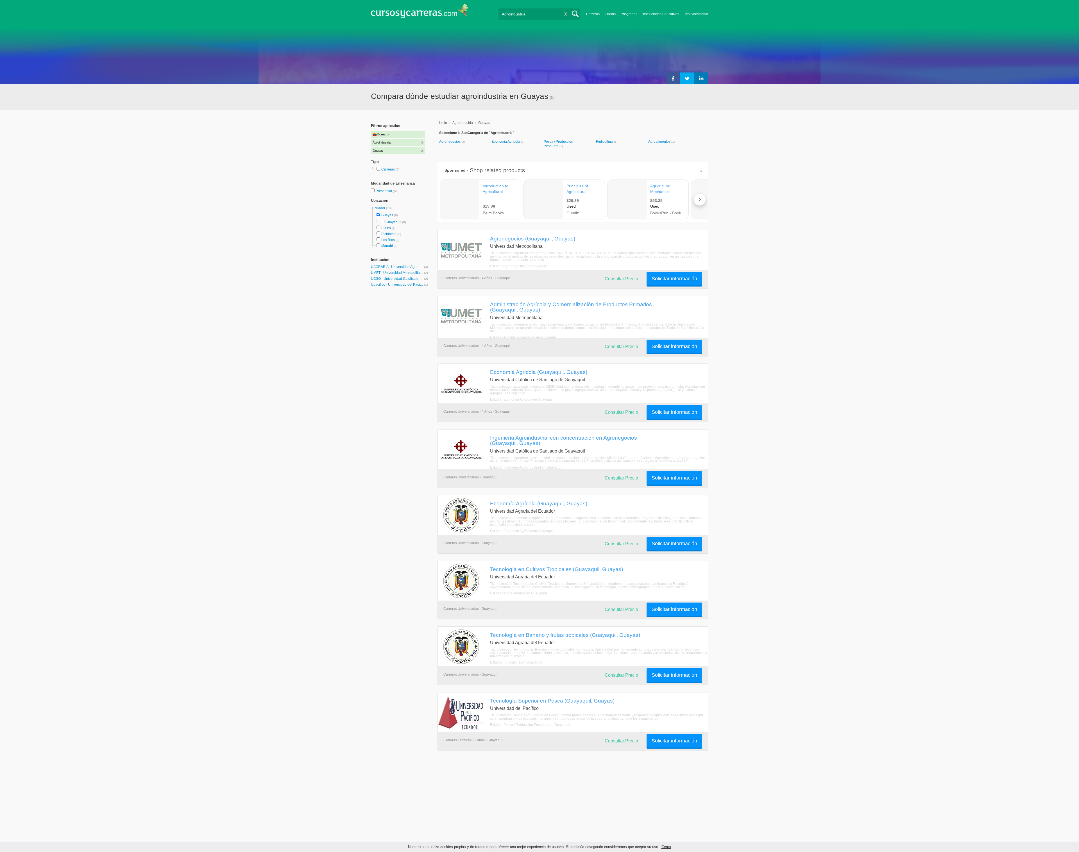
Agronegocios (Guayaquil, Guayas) (532, 238)
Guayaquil (393, 222)
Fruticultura (605, 142)
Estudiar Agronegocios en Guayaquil (518, 266)
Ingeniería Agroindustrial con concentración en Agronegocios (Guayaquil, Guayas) (563, 440)
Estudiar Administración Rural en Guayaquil (523, 337)
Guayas (387, 215)
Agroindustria (462, 123)
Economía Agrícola (506, 142)
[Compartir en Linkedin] (701, 78)
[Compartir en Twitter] (687, 78)
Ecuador (379, 208)
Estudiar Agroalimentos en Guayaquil (518, 593)
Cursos (610, 14)
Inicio (443, 123)
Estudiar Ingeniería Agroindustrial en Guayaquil (526, 467)
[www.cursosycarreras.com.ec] (420, 13)
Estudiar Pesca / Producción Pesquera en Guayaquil (530, 725)
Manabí (387, 246)
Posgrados (629, 14)
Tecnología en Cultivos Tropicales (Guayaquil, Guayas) (556, 569)
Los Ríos (388, 240)
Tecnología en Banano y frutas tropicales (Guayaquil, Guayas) (565, 635)
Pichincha (388, 234)
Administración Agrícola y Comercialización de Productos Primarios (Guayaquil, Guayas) (571, 307)
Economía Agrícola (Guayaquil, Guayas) (538, 372)
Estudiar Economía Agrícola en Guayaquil (522, 399)
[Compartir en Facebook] (673, 78)
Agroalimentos (659, 142)
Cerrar (666, 847)
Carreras (593, 14)
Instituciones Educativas (660, 14)
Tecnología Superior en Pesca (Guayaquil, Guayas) (552, 700)
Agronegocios (450, 142)
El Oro (386, 228)
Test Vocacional (696, 14)
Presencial (384, 191)
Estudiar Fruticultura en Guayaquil (516, 662)
